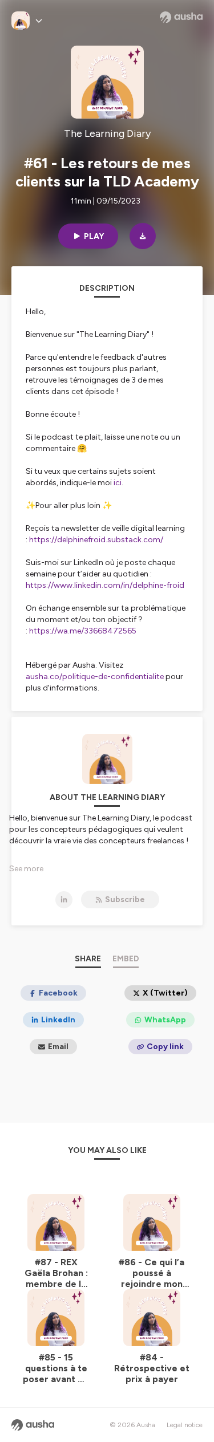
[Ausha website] (181, 17)
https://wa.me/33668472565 (82, 631)
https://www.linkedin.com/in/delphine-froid (105, 585)
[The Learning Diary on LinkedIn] (63, 899)
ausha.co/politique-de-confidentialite (95, 676)
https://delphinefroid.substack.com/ (96, 540)
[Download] (143, 236)
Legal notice (185, 1425)
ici (118, 483)
